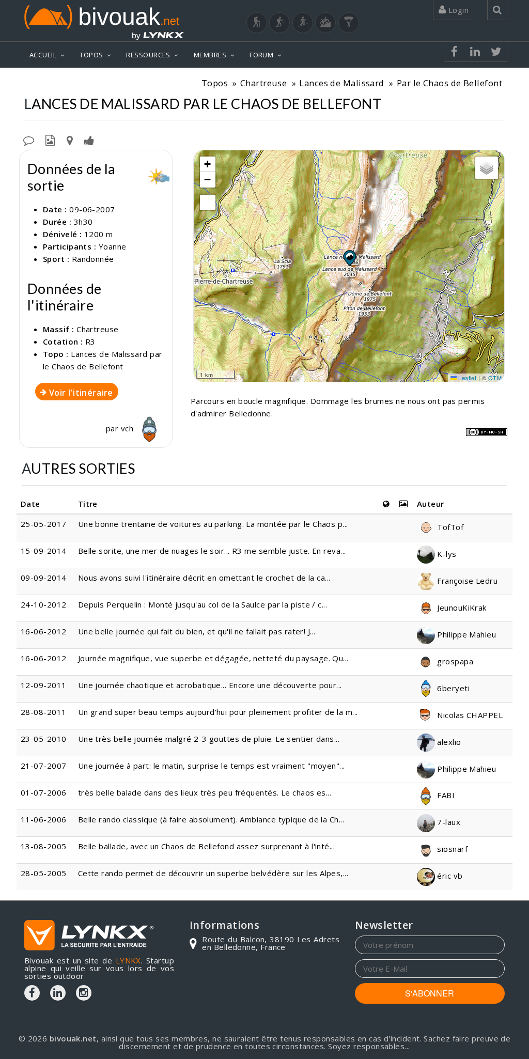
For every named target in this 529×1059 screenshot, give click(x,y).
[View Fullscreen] (207, 202)
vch (128, 428)
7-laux (447, 822)
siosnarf (451, 849)
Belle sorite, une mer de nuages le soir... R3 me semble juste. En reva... (212, 551)
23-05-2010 (44, 739)
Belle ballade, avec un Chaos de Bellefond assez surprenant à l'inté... (206, 846)
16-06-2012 (44, 631)
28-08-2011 (44, 712)
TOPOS (91, 54)
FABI (445, 795)
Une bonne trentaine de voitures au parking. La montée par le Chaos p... (213, 524)
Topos (214, 83)
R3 (90, 341)
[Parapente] (348, 22)
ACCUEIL (42, 54)
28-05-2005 (44, 873)
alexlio (448, 742)
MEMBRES (210, 54)
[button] (349, 258)
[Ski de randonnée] (302, 22)
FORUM (261, 54)
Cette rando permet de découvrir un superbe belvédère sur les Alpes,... (213, 873)
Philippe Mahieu (465, 634)
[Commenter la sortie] (28, 139)
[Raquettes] (279, 22)
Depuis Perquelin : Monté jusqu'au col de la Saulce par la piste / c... (203, 604)
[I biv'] (89, 139)
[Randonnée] (256, 22)
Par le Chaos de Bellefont (449, 83)
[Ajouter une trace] (70, 139)
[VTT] (325, 22)
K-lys (446, 554)
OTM (495, 377)
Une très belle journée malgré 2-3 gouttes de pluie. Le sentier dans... (209, 739)
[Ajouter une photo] (50, 139)
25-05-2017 (44, 524)
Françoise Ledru (466, 580)
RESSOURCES (148, 54)
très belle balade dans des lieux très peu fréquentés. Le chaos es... (205, 792)
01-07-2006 (44, 792)
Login (457, 10)
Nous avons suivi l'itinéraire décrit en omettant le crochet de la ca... (204, 577)
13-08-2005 (44, 846)
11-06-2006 (44, 819)
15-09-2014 (44, 551)
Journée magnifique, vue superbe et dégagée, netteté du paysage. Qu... (213, 658)
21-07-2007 (44, 765)
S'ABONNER (429, 993)
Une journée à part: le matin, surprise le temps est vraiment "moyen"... (211, 765)
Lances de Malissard (341, 83)
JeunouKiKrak (461, 607)
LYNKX (128, 960)
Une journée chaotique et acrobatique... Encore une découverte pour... (210, 685)
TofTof (449, 527)
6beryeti (452, 688)
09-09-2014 (44, 577)
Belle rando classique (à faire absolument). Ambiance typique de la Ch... (211, 819)
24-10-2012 (44, 604)
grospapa (454, 661)
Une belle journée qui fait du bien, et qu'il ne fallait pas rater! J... (197, 631)
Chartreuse (263, 83)
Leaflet (467, 377)
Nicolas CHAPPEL (469, 715)
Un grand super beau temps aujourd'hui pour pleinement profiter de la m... (218, 712)
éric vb (449, 875)
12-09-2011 (44, 685)
